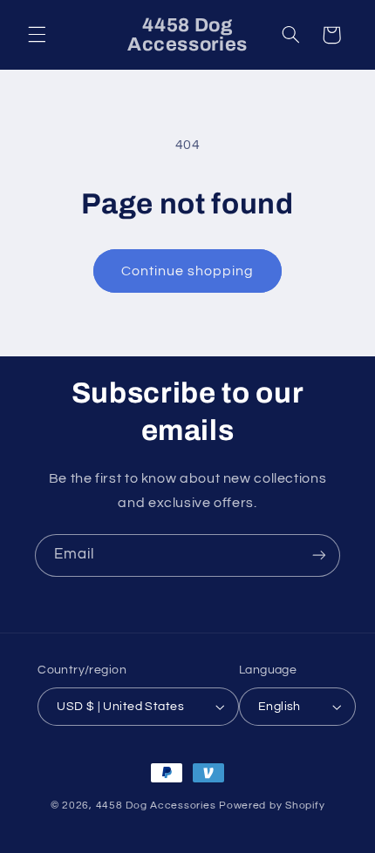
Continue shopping (188, 271)
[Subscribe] (319, 555)
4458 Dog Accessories (157, 805)
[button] (37, 35)
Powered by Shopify (271, 805)
